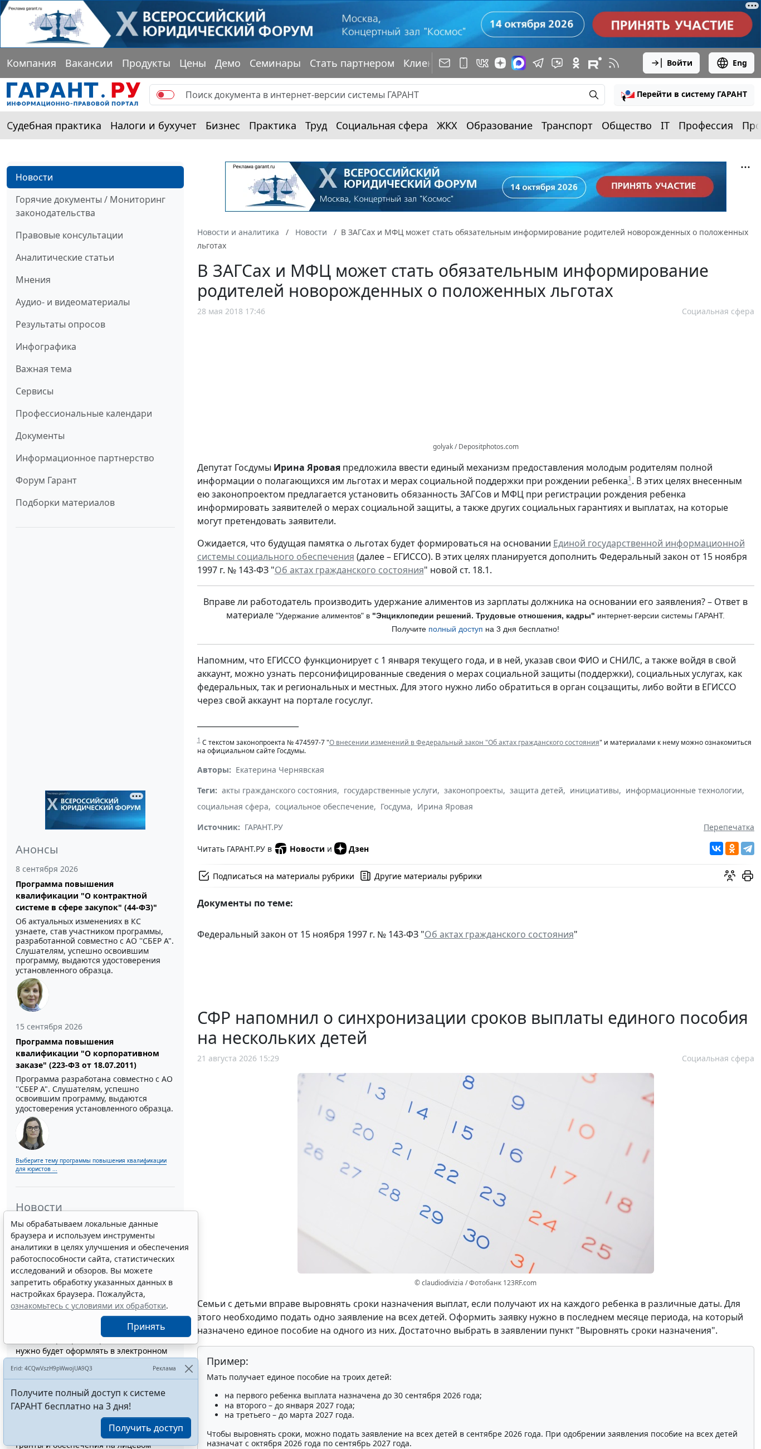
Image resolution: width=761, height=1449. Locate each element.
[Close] (188, 1368)
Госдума (395, 806)
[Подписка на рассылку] (444, 63)
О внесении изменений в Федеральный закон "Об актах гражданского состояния (464, 742)
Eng (740, 62)
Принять (146, 1326)
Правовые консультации (69, 235)
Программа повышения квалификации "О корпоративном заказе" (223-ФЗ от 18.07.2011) (87, 1053)
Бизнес (223, 125)
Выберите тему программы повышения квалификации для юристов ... (91, 1165)
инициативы (594, 790)
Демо (228, 63)
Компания (31, 63)
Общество (627, 125)
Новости (34, 177)
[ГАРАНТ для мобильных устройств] (463, 63)
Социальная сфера (382, 125)
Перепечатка (729, 827)
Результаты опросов (60, 324)
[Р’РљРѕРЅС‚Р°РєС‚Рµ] (716, 848)
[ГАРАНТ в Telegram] (538, 63)
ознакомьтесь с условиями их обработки (88, 1305)
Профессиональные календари (84, 413)
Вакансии (89, 63)
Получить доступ (146, 1428)
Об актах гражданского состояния (349, 570)
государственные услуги (390, 790)
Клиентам (427, 63)
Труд (316, 125)
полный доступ (455, 629)
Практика (272, 125)
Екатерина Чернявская (280, 769)
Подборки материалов (65, 502)
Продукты (146, 63)
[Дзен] (500, 63)
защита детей (536, 790)
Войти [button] (679, 62)
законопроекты (473, 790)
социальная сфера (233, 806)
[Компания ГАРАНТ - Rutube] (595, 63)
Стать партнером (352, 63)
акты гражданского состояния (279, 790)
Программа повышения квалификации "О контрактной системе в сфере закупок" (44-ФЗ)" (86, 896)
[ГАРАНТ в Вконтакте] (482, 63)
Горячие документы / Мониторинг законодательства (90, 206)
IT (665, 125)
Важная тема (44, 369)
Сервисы (34, 391)
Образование (499, 125)
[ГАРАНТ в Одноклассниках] (576, 63)
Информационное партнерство (85, 458)
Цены (192, 63)
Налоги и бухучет (153, 125)
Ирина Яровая (445, 806)
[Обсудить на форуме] (729, 875)
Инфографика (46, 346)
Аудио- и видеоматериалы (73, 302)
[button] (684, 94)
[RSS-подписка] (614, 63)
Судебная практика (54, 125)
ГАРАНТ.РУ (264, 827)
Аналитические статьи (65, 257)
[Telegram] (747, 848)
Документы (40, 436)
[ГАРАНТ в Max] (518, 63)
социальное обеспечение (324, 806)
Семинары (275, 63)
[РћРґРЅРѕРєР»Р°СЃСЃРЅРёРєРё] (732, 848)
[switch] (165, 94)
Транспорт (567, 125)
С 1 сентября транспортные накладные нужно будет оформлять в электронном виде (92, 1351)
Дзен (359, 848)
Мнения (33, 280)
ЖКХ (447, 125)
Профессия (706, 125)
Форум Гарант (46, 480)
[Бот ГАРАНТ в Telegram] (557, 63)
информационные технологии (684, 790)
